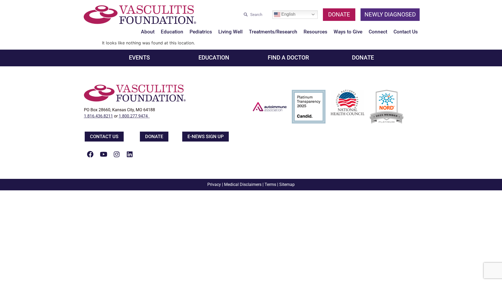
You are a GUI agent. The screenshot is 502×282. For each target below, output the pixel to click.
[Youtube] (103, 154)
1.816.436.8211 (98, 116)
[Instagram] (116, 154)
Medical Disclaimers (242, 184)
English (287, 14)
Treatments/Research (273, 32)
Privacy (214, 184)
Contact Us (405, 32)
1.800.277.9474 (134, 116)
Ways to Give (348, 32)
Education (172, 32)
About (148, 32)
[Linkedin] (129, 154)
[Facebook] (90, 154)
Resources (315, 32)
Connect (378, 32)
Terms (270, 184)
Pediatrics (201, 32)
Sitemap (287, 184)
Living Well (230, 32)
